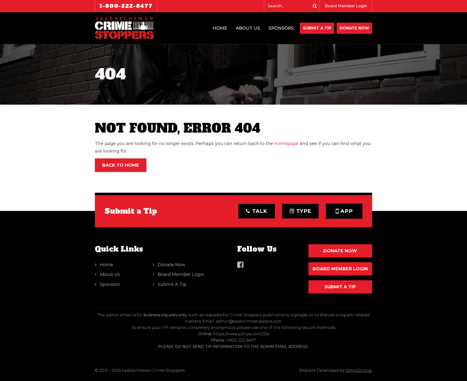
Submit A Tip (317, 28)
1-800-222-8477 (126, 5)
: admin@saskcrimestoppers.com (248, 321)
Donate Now (171, 264)
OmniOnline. (359, 370)
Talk (260, 211)
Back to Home (120, 165)
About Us (248, 28)
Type (303, 211)
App (347, 211)
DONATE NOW (354, 28)
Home (220, 28)
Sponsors (281, 28)
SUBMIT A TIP (340, 287)
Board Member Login (346, 6)
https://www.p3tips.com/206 (241, 334)
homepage (286, 143)
